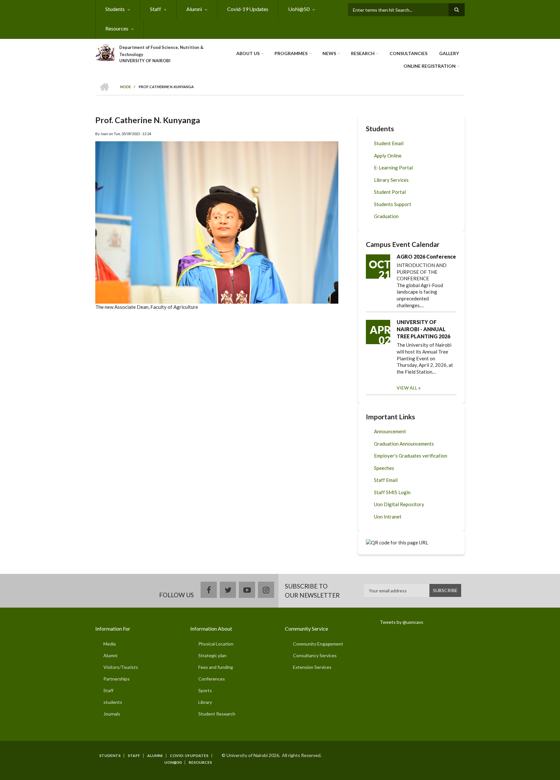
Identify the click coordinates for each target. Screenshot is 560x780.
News (329, 53)
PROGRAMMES (291, 53)
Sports (205, 690)
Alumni (194, 9)
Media (109, 643)
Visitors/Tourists (120, 667)
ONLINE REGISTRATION (429, 66)
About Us (248, 53)
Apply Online (388, 155)
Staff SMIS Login (392, 492)
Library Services (391, 180)
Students (115, 9)
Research (363, 53)
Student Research (216, 713)
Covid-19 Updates (247, 9)
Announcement (390, 431)
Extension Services (312, 667)
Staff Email (386, 480)
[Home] (104, 51)
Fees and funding (215, 667)
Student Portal (390, 192)
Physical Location (215, 643)
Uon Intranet (388, 516)
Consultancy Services (315, 655)
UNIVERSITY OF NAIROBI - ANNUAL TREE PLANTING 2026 (423, 329)
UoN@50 (298, 9)
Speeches (384, 468)
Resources (116, 28)
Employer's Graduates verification (410, 456)
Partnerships (116, 678)
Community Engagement (318, 643)
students (112, 702)
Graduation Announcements (404, 444)
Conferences (211, 678)
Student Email (388, 143)
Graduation (386, 216)
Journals (111, 713)
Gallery (449, 53)
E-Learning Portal (393, 167)
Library (205, 702)
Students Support (392, 204)
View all (407, 387)
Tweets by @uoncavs (401, 622)
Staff (155, 9)
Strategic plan (212, 655)
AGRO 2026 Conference (426, 256)
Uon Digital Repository (399, 504)
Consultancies (408, 53)
